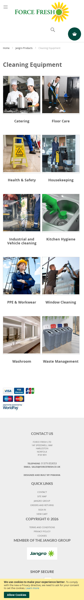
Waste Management (61, 361)
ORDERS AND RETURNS (42, 505)
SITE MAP (42, 496)
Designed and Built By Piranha (42, 474)
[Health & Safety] (21, 154)
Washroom (21, 361)
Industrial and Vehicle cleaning (21, 241)
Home (6, 48)
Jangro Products (24, 48)
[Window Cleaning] (61, 276)
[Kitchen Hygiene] (61, 213)
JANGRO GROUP (42, 500)
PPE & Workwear (21, 302)
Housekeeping (60, 180)
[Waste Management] (61, 335)
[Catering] (21, 95)
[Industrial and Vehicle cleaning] (21, 213)
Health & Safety (22, 180)
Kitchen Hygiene (60, 239)
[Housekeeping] (61, 154)
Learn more (32, 588)
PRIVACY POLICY (42, 531)
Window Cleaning (61, 302)
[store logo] (42, 11)
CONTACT (42, 492)
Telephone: (42, 463)
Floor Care (61, 121)
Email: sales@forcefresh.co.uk (42, 466)
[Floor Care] (61, 95)
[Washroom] (21, 335)
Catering (21, 121)
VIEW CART (42, 513)
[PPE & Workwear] (21, 276)
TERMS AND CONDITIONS (42, 527)
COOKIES (42, 535)
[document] (42, 589)
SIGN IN (42, 509)
